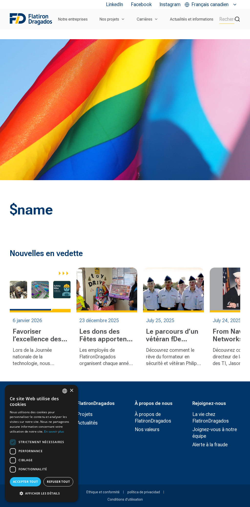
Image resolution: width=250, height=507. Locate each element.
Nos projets (109, 19)
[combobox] (64, 391)
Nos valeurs (147, 429)
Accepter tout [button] (25, 482)
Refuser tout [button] (58, 482)
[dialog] (41, 443)
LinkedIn (114, 4)
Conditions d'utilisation (125, 499)
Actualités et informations (191, 19)
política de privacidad (143, 492)
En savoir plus (54, 431)
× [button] (71, 390)
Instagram (170, 4)
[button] (41, 493)
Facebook (141, 4)
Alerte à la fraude (210, 445)
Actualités (87, 423)
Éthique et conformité (103, 492)
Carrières (144, 19)
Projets (85, 414)
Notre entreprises (73, 19)
